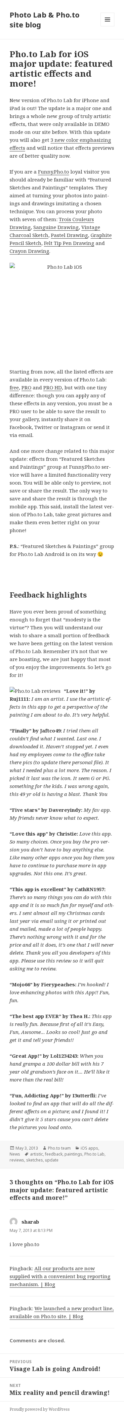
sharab (30, 1221)
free (14, 387)
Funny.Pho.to (53, 171)
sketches (34, 1160)
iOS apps (89, 1148)
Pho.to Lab (94, 1154)
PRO (26, 387)
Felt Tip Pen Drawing (69, 243)
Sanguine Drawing (56, 227)
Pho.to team (59, 1148)
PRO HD (52, 387)
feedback (53, 1154)
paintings (73, 1154)
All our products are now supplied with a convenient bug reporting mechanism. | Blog (60, 1276)
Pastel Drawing (69, 235)
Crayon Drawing (29, 251)
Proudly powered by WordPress (40, 1409)
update (52, 1160)
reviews (17, 1160)
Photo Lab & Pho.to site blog (44, 19)
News (15, 1154)
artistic (36, 1154)
